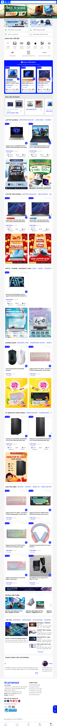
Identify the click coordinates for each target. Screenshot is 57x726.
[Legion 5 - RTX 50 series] (41, 23)
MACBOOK (40, 268)
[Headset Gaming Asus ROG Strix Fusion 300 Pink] (40, 533)
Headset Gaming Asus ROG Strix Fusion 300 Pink (40, 545)
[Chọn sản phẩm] (18, 79)
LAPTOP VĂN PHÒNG (13, 194)
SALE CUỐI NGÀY (29, 62)
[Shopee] (16, 701)
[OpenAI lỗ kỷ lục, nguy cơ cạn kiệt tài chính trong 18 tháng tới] (32, 638)
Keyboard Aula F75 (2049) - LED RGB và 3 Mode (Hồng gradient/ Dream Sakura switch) (40, 369)
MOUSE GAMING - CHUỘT (22, 342)
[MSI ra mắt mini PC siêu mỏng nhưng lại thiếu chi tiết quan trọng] (32, 645)
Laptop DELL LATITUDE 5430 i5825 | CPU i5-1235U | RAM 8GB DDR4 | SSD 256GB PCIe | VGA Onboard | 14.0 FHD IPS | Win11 (44, 82)
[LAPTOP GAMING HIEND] (16, 174)
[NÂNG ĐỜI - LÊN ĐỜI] (16, 23)
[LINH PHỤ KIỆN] (28, 589)
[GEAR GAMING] (40, 393)
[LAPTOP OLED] (40, 248)
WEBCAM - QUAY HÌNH (46, 486)
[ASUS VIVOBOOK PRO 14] (16, 323)
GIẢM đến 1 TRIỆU (28, 64)
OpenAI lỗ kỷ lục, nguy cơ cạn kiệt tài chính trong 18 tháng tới (44, 637)
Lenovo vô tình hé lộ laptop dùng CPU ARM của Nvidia (16, 638)
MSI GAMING (48, 119)
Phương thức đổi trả (34, 687)
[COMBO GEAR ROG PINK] (16, 393)
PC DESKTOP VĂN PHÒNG (31, 412)
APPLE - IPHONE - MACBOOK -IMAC (18, 268)
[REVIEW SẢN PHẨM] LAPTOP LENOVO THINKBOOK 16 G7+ (34, 611)
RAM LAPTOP (20, 486)
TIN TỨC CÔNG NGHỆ (37, 619)
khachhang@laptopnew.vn (14, 693)
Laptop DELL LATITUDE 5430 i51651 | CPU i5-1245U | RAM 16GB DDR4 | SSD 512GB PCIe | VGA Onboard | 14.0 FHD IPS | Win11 (39, 220)
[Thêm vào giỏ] (26, 143)
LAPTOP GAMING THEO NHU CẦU (26, 119)
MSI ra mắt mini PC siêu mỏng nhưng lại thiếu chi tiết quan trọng (44, 644)
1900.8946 (11, 695)
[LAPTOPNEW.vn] (2, 2)
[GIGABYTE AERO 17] (40, 323)
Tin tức (9, 620)
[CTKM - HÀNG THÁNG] (28, 11)
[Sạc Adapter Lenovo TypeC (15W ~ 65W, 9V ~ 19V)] (40, 566)
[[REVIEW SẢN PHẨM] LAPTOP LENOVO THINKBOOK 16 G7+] (36, 603)
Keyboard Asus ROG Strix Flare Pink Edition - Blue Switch (15, 578)
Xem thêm (40, 652)
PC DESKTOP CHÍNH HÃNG (15, 413)
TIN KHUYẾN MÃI (16, 619)
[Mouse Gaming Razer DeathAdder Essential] (16, 357)
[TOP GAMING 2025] (40, 174)
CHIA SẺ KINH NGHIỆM (49, 619)
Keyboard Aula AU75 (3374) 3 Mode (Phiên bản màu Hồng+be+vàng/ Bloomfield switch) (15, 546)
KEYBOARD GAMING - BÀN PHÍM (38, 342)
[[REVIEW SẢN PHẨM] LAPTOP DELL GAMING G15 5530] (15, 603)
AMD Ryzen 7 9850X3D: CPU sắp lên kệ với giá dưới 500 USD (43, 623)
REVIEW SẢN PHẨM (12, 595)
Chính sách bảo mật (34, 694)
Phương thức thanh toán (35, 692)
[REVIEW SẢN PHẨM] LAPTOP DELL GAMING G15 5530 (14, 611)
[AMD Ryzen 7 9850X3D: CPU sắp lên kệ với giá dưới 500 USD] (32, 624)
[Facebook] (5, 701)
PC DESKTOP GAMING (44, 412)
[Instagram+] (11, 701)
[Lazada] (19, 701)
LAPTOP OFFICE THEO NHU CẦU (29, 194)
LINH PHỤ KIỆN (10, 487)
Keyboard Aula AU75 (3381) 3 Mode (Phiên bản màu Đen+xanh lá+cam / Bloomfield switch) (39, 513)
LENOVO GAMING (39, 119)
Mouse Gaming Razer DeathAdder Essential (15, 369)
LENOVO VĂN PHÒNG (43, 194)
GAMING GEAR (10, 343)
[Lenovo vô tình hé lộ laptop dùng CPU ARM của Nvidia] (16, 629)
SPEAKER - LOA (36, 486)
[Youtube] (14, 701)
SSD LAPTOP (28, 486)
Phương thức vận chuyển (35, 689)
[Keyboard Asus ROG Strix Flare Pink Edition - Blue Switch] (16, 566)
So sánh (9, 87)
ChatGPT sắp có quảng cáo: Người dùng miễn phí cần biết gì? (44, 630)
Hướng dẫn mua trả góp (35, 690)
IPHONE (34, 268)
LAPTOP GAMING (11, 120)
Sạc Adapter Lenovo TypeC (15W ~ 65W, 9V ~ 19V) (39, 578)
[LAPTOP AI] (16, 248)
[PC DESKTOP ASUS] (28, 467)
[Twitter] (8, 701)
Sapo (13, 720)
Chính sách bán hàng (34, 685)
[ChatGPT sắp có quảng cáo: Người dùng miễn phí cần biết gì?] (32, 631)
